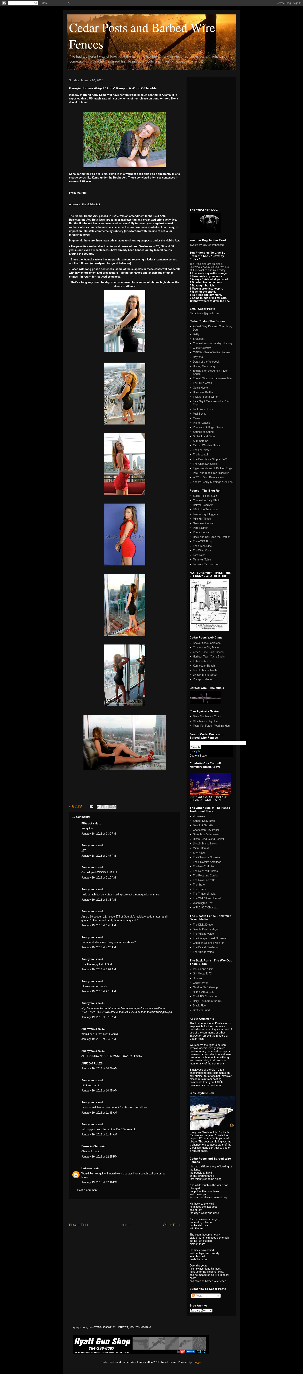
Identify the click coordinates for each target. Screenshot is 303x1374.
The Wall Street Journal (207, 898)
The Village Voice (203, 933)
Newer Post (78, 1225)
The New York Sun (204, 866)
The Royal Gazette (204, 880)
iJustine (197, 978)
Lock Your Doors (203, 409)
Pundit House (201, 532)
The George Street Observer (210, 938)
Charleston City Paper (206, 829)
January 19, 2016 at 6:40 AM (98, 925)
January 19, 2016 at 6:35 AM (98, 899)
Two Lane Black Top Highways (211, 472)
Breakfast (198, 338)
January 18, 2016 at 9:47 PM (98, 855)
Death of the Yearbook (206, 361)
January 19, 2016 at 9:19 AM (98, 1017)
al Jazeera (199, 816)
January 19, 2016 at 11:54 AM (99, 1134)
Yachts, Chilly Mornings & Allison (213, 482)
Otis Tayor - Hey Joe (205, 721)
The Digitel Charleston (206, 947)
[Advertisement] (125, 1211)
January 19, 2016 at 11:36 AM (99, 1112)
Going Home (200, 387)
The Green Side (202, 545)
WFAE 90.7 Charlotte (205, 907)
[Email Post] (91, 806)
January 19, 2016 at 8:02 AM (98, 969)
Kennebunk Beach (204, 665)
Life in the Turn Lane (205, 509)
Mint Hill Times (202, 518)
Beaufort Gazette (203, 825)
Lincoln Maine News (205, 843)
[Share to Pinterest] (114, 807)
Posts (198, 1295)
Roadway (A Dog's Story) (208, 427)
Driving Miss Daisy (204, 366)
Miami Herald (201, 848)
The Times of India (204, 893)
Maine (196, 418)
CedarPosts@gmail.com (204, 313)
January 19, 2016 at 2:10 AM (98, 877)
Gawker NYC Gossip (205, 987)
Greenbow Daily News (206, 834)
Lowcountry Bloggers (205, 514)
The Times (199, 889)
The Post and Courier (205, 875)
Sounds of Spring (203, 431)
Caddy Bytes (200, 982)
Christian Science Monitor (208, 942)
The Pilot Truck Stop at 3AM (210, 459)
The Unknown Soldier (205, 463)
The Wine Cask (202, 550)
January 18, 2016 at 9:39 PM (98, 833)
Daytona (198, 356)
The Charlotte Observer (207, 857)
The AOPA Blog (202, 541)
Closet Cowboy (202, 347)
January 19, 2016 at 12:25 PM (99, 1156)
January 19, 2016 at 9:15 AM (98, 991)
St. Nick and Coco (204, 436)
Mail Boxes (199, 413)
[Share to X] (107, 807)
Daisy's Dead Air (203, 504)
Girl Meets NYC (202, 973)
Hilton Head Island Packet (208, 839)
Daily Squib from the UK (207, 1001)
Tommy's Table (202, 559)
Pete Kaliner (200, 527)
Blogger (197, 1362)
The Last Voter (201, 450)
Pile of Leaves (201, 422)
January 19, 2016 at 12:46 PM (99, 1182)
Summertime (200, 440)
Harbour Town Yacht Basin (208, 656)
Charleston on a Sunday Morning (212, 343)
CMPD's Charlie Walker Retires (211, 352)
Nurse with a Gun (203, 991)
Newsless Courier (203, 523)
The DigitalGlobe (203, 924)
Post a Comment (87, 1190)
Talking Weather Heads (207, 445)
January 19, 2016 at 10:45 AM (99, 1090)
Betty (196, 334)
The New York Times (205, 871)
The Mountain (201, 454)
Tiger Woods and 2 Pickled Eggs (212, 468)
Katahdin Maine (202, 661)
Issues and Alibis (203, 969)
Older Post (171, 1225)
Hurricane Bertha (203, 392)
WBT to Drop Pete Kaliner (208, 477)
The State (199, 884)
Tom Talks (199, 555)
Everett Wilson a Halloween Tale (212, 378)
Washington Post (203, 903)
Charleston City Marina (206, 647)
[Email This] (99, 807)
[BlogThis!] (103, 807)
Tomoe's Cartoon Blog (206, 564)
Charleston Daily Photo (206, 500)
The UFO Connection (205, 996)
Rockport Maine (202, 679)
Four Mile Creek (202, 382)
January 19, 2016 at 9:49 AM (98, 1039)
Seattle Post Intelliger (206, 929)
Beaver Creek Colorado (207, 642)
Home (125, 1225)
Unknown (87, 1168)
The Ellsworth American (207, 861)
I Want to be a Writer (205, 396)
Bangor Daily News (204, 820)
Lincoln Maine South (205, 674)
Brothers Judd (201, 1010)
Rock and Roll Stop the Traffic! (211, 536)
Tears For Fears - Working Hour (211, 725)
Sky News (199, 852)
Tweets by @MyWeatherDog (207, 244)
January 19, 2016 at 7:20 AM (98, 947)
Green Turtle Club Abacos (208, 652)
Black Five (199, 1005)
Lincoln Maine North (205, 670)
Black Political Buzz (205, 495)
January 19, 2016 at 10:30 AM (99, 1068)
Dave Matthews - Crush (207, 716)
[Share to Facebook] (110, 807)
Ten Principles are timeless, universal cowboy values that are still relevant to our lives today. (209, 267)
